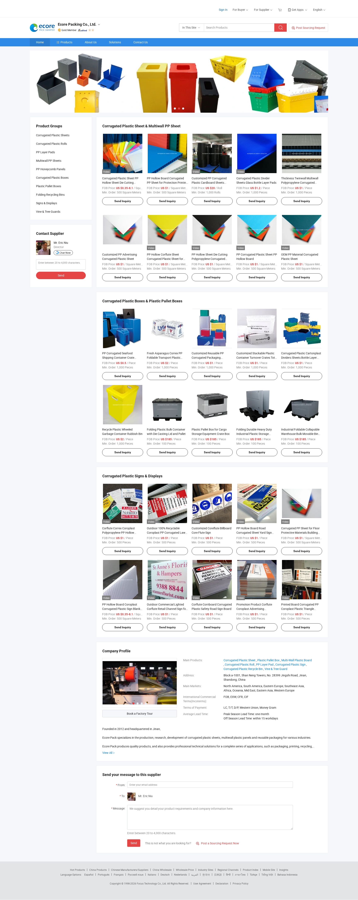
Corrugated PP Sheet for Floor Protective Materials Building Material (300, 532)
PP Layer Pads (45, 152)
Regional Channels (228, 869)
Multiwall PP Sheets (48, 161)
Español (88, 874)
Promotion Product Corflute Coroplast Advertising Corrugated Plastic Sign (254, 608)
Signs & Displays (46, 203)
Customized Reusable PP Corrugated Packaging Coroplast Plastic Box (208, 357)
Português (103, 874)
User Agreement (202, 883)
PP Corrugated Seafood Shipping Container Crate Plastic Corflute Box (118, 357)
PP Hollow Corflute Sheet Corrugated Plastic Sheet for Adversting (165, 258)
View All (107, 753)
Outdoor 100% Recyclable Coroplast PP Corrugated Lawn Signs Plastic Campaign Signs (167, 532)
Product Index (250, 869)
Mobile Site (269, 869)
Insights (283, 869)
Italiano (152, 874)
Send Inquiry (122, 201)
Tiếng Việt (267, 874)
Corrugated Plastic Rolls (51, 144)
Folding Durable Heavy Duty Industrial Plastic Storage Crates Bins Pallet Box (254, 433)
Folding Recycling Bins (50, 195)
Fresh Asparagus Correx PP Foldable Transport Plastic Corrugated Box (164, 357)
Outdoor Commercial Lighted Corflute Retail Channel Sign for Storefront (167, 608)
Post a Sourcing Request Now (217, 843)
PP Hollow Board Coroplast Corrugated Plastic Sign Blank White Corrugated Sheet (121, 608)
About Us (91, 42)
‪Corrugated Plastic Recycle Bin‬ (243, 669)
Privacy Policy (240, 883)
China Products (98, 869)
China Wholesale (162, 869)
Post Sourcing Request (310, 28)
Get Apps (297, 10)
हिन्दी (228, 874)
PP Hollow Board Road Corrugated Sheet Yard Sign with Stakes (254, 532)
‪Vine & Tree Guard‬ (276, 669)
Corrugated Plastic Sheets (52, 135)
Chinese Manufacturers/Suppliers (129, 869)
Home (40, 42)
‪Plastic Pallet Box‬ (268, 660)
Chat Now (65, 252)
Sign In (223, 10)
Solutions (115, 42)
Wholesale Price (185, 869)
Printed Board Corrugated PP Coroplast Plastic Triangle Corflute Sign (300, 608)
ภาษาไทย (240, 874)
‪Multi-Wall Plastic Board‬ (296, 660)
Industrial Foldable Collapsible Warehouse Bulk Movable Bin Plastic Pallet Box (300, 433)
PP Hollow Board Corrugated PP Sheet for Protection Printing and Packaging (167, 182)
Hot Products (77, 869)
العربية (194, 874)
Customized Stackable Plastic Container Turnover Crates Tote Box (256, 357)
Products (66, 42)
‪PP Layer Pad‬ (264, 664)
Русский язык (135, 874)
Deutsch (165, 874)
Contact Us (140, 42)
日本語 (218, 874)
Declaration (221, 883)
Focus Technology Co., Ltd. (152, 883)
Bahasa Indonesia (287, 874)
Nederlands (180, 874)
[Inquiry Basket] (280, 10)
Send (134, 843)
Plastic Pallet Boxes (48, 186)
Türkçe (253, 874)
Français (118, 874)
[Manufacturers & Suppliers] (56, 8)
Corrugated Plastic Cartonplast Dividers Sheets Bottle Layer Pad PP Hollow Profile (301, 357)
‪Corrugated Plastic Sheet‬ (239, 660)
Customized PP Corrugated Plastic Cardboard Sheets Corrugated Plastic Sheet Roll (210, 182)
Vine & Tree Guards (48, 212)
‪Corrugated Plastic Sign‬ (290, 664)
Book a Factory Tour (140, 713)
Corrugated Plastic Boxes (52, 178)
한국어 (206, 874)
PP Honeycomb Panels (50, 169)
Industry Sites (205, 869)
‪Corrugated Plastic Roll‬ (239, 664)
